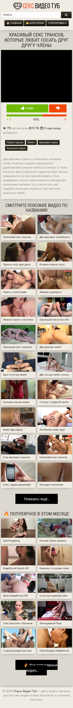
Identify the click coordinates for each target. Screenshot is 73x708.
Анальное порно (16, 148)
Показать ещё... (36, 498)
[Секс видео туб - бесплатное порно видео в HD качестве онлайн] (36, 5)
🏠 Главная (13, 23)
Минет (31, 142)
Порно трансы (15, 142)
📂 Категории (35, 23)
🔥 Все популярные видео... (39, 667)
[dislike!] (58, 108)
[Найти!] (66, 15)
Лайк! (29, 108)
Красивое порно (48, 142)
